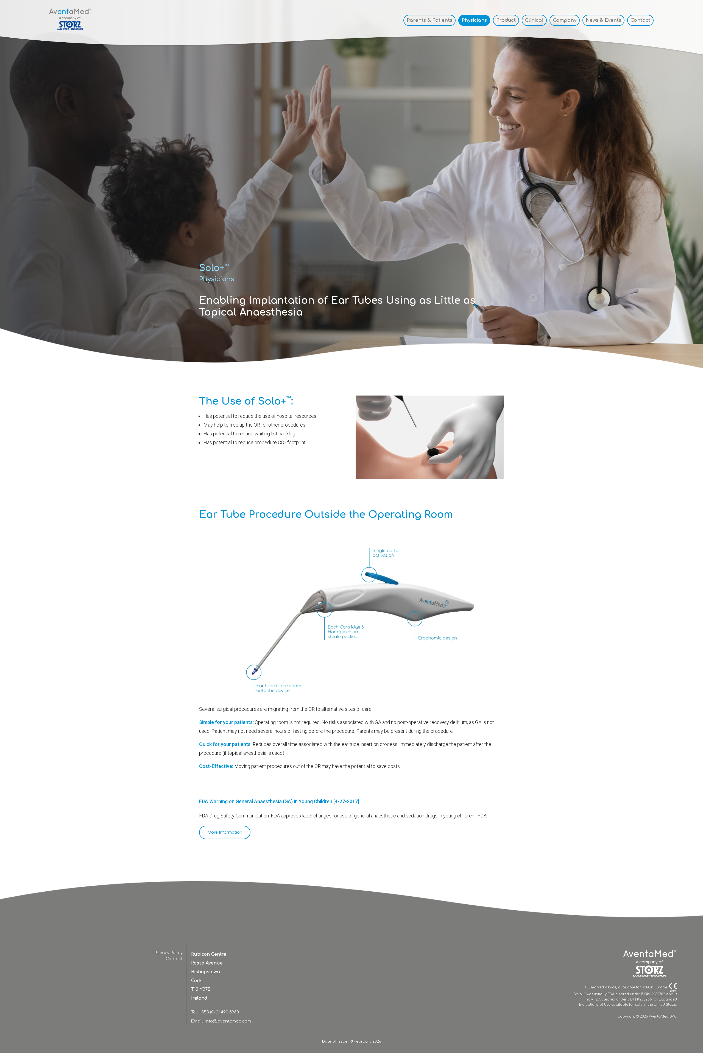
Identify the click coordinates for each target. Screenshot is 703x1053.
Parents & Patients (429, 20)
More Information (224, 832)
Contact (640, 20)
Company (564, 20)
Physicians (474, 20)
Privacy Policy (169, 952)
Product (506, 20)
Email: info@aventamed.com (221, 1021)
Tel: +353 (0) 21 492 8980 (215, 1012)
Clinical (534, 20)
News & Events (603, 20)
